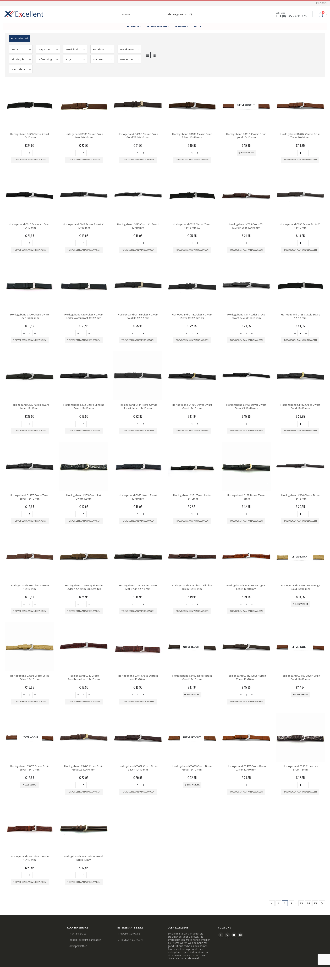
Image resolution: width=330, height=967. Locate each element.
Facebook (220, 935)
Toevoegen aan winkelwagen (29, 159)
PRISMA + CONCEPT (132, 939)
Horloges (133, 26)
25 (315, 903)
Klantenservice (77, 933)
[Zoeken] (191, 14)
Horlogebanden (157, 26)
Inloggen (321, 3)
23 (301, 903)
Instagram (240, 935)
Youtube (233, 935)
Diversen (180, 26)
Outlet (198, 26)
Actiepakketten (78, 946)
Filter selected (19, 38)
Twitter (227, 935)
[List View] (154, 55)
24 (308, 903)
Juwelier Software (130, 933)
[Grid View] (148, 55)
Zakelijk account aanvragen (85, 939)
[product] (29, 105)
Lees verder (247, 152)
